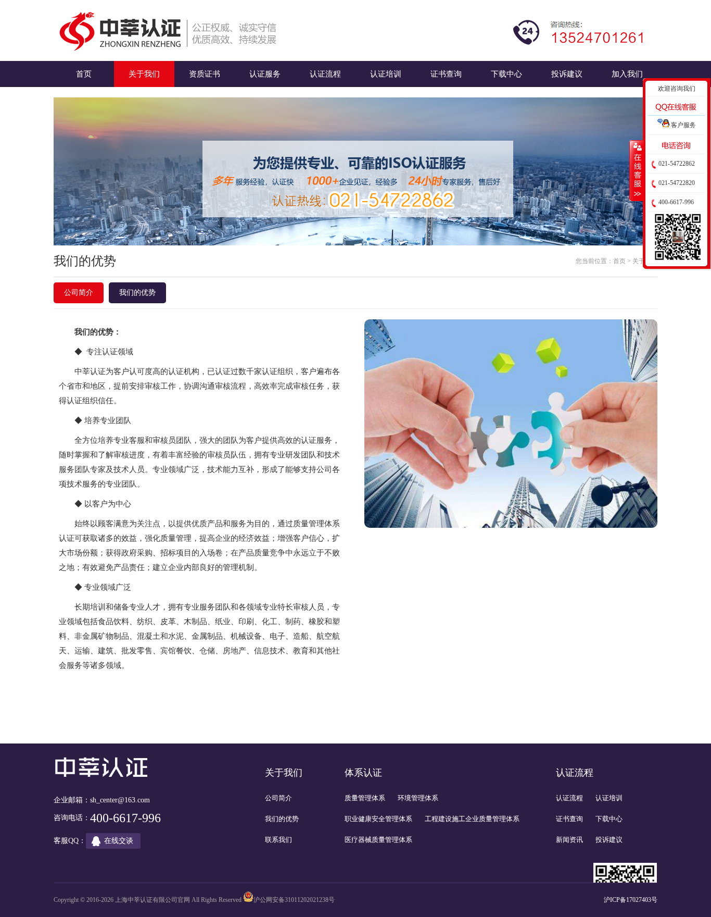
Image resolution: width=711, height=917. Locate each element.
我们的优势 (137, 292)
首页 (84, 73)
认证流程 (325, 73)
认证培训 (385, 73)
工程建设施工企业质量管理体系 (472, 819)
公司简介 (78, 292)
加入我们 (627, 73)
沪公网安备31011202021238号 (294, 899)
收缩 (636, 170)
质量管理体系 (365, 798)
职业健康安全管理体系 (378, 819)
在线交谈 (118, 841)
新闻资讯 (569, 840)
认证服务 (265, 73)
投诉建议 (566, 73)
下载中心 (506, 73)
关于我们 (144, 73)
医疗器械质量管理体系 (378, 840)
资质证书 (204, 73)
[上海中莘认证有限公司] (170, 30)
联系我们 (278, 840)
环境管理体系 (418, 798)
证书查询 (446, 73)
